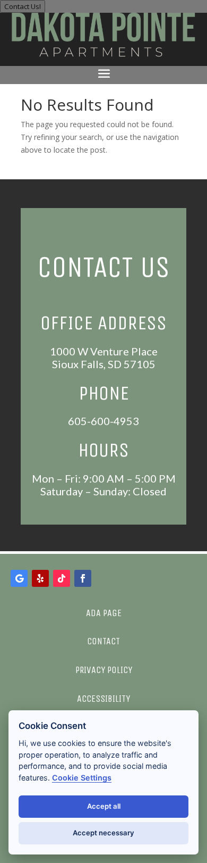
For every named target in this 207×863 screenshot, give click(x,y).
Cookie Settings (81, 777)
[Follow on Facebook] (82, 578)
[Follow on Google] (19, 578)
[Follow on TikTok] (61, 578)
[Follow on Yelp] (40, 578)
